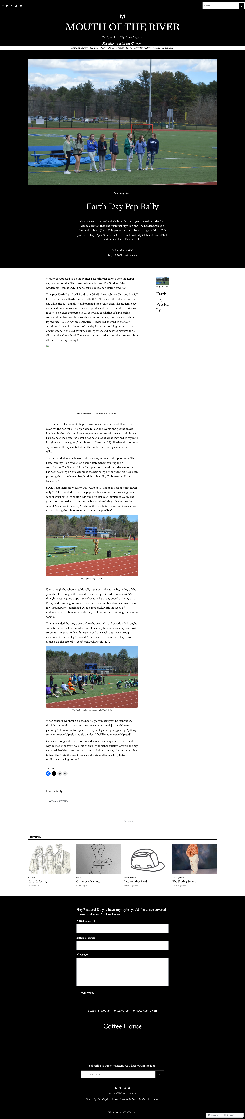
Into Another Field (135, 881)
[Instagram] (11, 6)
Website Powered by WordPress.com (122, 1112)
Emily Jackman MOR (122, 250)
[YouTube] (21, 6)
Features (31, 878)
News (128, 193)
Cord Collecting (37, 881)
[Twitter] (7, 6)
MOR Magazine (34, 886)
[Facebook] (2, 6)
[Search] (241, 6)
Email (85, 937)
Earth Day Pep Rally (162, 302)
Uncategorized (130, 878)
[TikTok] (16, 6)
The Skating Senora (184, 881)
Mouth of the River (122, 28)
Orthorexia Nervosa (88, 881)
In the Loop (119, 193)
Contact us (87, 993)
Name (85, 921)
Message (82, 954)
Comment (128, 821)
